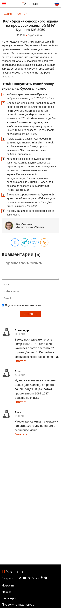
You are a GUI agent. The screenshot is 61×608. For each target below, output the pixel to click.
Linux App (9, 598)
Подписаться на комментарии (23, 305)
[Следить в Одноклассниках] (42, 578)
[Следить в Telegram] (28, 578)
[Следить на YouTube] (24, 578)
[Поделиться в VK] (15, 242)
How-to (7, 591)
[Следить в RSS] (20, 578)
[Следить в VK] (37, 578)
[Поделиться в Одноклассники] (44, 242)
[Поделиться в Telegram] (25, 242)
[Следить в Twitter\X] (33, 578)
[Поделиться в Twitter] (34, 242)
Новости (8, 585)
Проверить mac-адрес (18, 604)
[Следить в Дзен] (45, 578)
